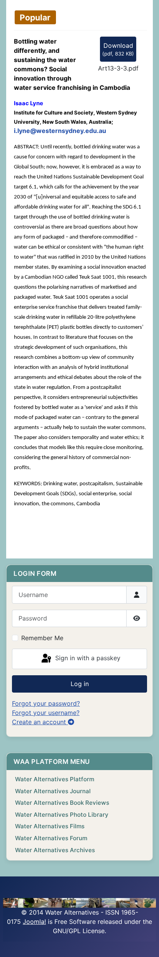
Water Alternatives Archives (55, 850)
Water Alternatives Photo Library (61, 814)
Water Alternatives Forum (51, 838)
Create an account (40, 722)
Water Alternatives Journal (53, 791)
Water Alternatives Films (50, 826)
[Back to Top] (145, 943)
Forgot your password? (46, 703)
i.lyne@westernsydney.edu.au (60, 131)
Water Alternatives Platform (54, 779)
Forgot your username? (46, 712)
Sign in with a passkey (86, 658)
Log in (80, 684)
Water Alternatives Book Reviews (62, 802)
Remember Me (42, 638)
